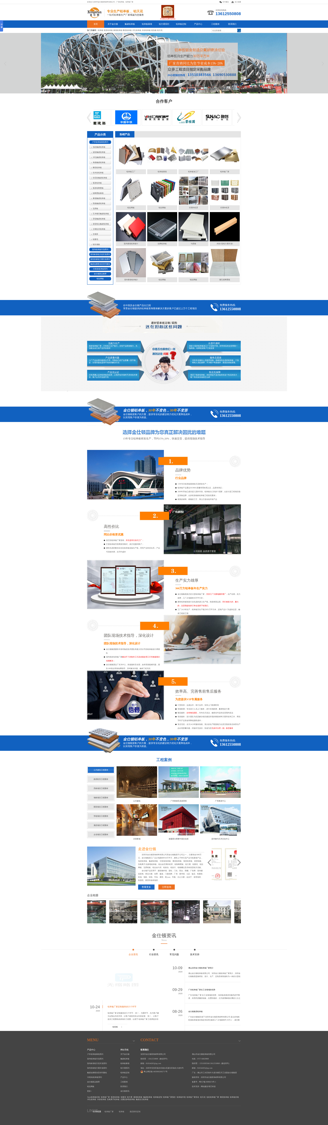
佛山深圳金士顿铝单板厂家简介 (200, 968)
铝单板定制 (181, 24)
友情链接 (97, 1111)
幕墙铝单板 (137, 1097)
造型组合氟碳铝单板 (101, 224)
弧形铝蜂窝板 (98, 188)
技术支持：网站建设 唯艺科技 (204, 1086)
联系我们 (232, 24)
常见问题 (174, 954)
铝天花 (203, 1097)
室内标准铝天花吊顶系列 (100, 254)
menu (93, 1040)
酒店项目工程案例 (101, 825)
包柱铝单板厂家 (212, 1097)
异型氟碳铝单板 (99, 219)
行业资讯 (153, 954)
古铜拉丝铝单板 (99, 229)
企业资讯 (133, 954)
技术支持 (194, 954)
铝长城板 (96, 244)
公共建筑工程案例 (101, 770)
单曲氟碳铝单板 (99, 162)
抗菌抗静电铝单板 (128, 1099)
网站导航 (124, 1050)
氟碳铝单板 (130, 24)
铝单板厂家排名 (193, 1097)
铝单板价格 (234, 1097)
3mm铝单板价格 (93, 1097)
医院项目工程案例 (101, 807)
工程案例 (215, 24)
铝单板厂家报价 (169, 1097)
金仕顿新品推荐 (100, 274)
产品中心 (198, 24)
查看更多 (146, 887)
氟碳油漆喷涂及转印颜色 (100, 264)
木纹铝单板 (101, 1099)
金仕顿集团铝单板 (195, 1011)
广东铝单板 (120, 2)
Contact (149, 1040)
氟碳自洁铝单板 (142, 1099)
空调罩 (95, 234)
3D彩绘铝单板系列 (100, 269)
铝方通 (129, 1097)
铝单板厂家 (129, 2)
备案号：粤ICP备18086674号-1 (204, 1082)
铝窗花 (95, 239)
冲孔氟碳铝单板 (99, 157)
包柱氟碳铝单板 (99, 147)
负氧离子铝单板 (113, 1099)
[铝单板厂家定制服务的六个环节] (124, 982)
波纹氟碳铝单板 (99, 152)
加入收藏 (238, 2)
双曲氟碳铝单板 (99, 203)
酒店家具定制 (135, 1112)
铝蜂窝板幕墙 (98, 193)
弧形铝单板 (97, 183)
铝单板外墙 (181, 1097)
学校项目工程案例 (101, 816)
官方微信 (226, 2)
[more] (117, 1029)
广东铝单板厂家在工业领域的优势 (201, 990)
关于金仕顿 (113, 24)
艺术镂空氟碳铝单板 (101, 214)
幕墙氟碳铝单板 (99, 198)
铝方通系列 (164, 24)
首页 (96, 24)
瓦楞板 (95, 209)
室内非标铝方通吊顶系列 (100, 259)
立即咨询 (166, 887)
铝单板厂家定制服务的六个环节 (122, 1007)
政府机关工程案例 (101, 779)
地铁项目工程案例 (101, 798)
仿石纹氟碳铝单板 (100, 178)
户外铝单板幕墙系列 (100, 142)
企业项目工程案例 (101, 835)
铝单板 (121, 1112)
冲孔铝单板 (91, 1099)
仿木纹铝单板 (98, 173)
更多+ (89, 1091)
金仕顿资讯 (164, 937)
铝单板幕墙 (147, 24)
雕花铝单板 (97, 168)
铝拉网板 (100, 279)
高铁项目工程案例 (101, 788)
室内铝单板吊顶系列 (100, 249)
